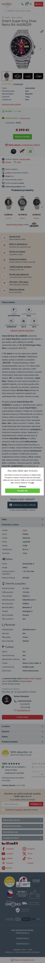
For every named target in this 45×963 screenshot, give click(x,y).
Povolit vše (23, 491)
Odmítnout (22, 486)
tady (32, 483)
